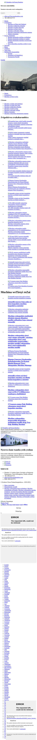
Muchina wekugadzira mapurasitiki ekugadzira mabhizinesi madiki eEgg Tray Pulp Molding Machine (20, 276)
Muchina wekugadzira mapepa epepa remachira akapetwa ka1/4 (18, 224)
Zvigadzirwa (7, 22)
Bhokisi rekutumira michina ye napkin (19, 39)
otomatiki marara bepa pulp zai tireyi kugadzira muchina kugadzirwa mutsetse (19, 304)
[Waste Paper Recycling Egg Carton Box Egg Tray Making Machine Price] (20, 356)
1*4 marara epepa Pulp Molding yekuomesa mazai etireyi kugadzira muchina (20, 406)
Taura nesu (7, 50)
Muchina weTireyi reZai (15, 29)
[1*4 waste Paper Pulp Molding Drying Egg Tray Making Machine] (20, 400)
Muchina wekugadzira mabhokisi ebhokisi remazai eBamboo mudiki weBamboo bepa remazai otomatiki (20, 319)
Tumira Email (4, 503)
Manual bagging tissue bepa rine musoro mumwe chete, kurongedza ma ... (19, 157)
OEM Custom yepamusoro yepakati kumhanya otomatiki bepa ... (18, 138)
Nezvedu (6, 45)
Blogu (6, 47)
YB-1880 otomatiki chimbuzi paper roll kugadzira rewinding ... (19, 208)
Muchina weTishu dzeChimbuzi (17, 24)
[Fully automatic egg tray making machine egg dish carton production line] (20, 372)
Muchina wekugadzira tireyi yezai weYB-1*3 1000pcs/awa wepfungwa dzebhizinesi (19, 392)
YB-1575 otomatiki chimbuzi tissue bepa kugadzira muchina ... (19, 216)
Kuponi (10, 53)
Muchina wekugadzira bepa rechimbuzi (15, 488)
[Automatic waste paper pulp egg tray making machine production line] (20, 298)
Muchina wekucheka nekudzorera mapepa (20, 32)
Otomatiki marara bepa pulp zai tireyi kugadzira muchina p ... (18, 266)
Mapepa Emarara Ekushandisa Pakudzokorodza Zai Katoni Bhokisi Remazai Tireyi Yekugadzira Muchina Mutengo (19, 362)
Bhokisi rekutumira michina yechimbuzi (19, 37)
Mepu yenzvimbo (9, 485)
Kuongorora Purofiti (13, 57)
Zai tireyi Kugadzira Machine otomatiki (22, 492)
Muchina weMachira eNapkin (16, 26)
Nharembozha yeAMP (10, 487)
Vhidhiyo (7, 48)
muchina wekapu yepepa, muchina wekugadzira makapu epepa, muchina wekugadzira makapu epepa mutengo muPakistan (19, 495)
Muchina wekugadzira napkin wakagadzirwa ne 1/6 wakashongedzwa (19, 232)
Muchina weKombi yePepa (15, 31)
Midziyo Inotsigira (13, 34)
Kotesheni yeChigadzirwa (15, 55)
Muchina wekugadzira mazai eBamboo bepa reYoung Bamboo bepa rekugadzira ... (20, 147)
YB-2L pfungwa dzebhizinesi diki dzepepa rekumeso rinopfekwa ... (20, 258)
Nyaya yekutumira (9, 35)
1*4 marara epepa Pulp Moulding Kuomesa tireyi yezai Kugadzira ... (20, 286)
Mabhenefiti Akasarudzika (11, 52)
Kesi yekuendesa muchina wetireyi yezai (19, 44)
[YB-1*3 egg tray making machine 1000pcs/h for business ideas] (20, 386)
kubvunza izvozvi (6, 458)
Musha (6, 21)
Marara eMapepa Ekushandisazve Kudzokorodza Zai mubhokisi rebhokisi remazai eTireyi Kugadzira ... (19, 188)
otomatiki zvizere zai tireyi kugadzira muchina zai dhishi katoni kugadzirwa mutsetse (19, 378)
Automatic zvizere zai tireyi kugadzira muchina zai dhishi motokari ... (18, 199)
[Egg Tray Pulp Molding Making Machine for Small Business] (20, 415)
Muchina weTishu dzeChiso (16, 27)
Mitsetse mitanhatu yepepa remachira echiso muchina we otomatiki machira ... (19, 248)
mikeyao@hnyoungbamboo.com (13, 477)
